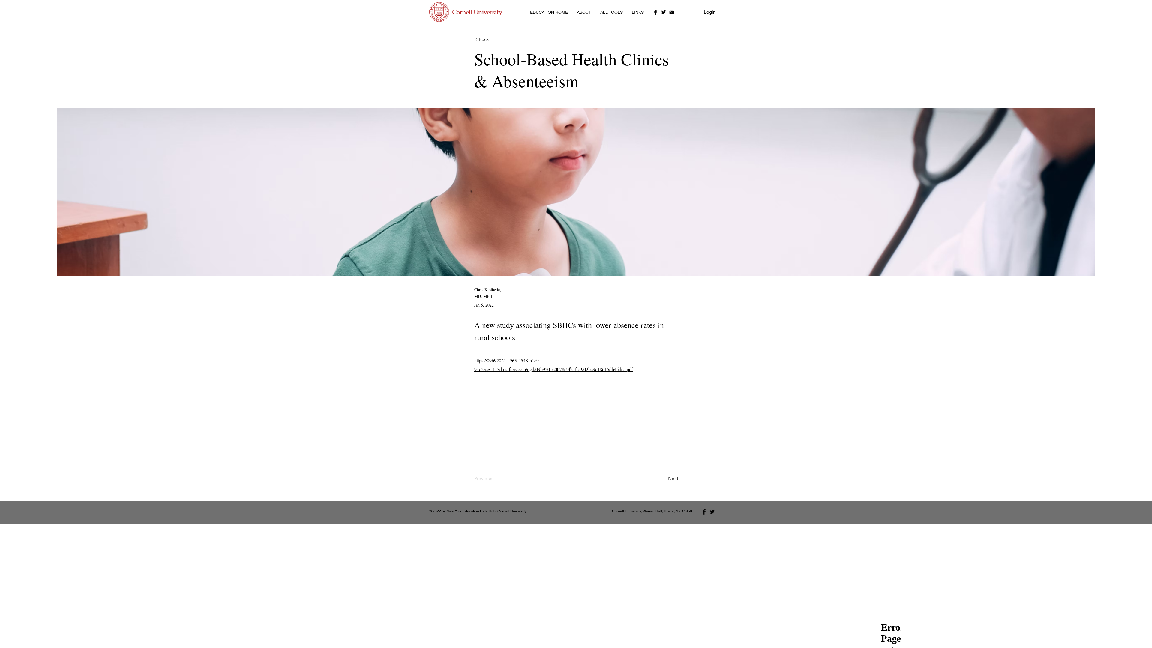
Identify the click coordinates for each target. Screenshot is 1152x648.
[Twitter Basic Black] (663, 12)
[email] (671, 12)
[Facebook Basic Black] (655, 12)
